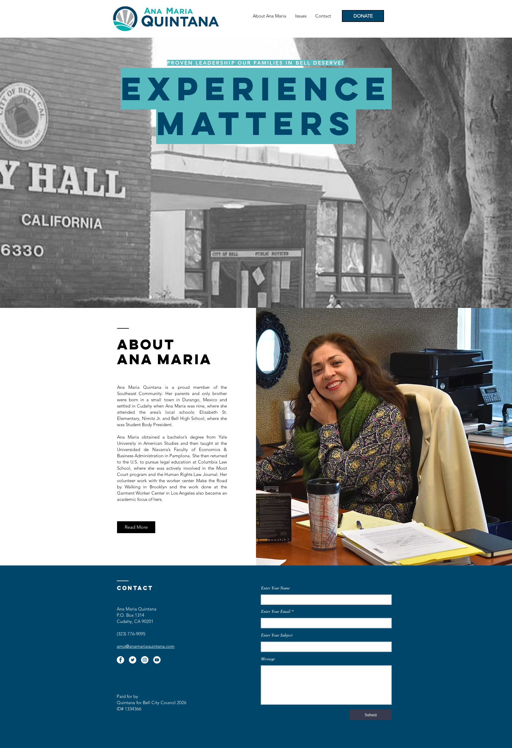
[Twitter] (132, 660)
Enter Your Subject (276, 635)
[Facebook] (120, 660)
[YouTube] (157, 660)
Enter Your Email (275, 611)
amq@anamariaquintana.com (146, 646)
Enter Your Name (275, 588)
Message (268, 659)
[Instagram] (144, 660)
